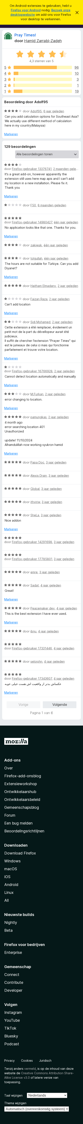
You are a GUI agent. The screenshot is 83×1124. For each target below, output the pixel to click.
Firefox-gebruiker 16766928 (32, 371)
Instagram (13, 1012)
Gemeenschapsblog (21, 807)
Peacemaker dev (42, 608)
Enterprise (13, 952)
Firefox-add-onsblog (22, 776)
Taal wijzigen (13, 1095)
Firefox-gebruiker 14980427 (32, 222)
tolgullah (36, 258)
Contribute (13, 982)
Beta (8, 930)
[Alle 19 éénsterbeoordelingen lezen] (43, 91)
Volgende (59, 704)
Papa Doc (37, 462)
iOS (7, 876)
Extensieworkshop (20, 784)
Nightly (10, 922)
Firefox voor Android (26, 10)
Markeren (11, 134)
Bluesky (11, 1036)
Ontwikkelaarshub (20, 791)
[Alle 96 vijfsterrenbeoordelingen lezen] (43, 67)
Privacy (9, 1060)
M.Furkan (36, 394)
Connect (11, 974)
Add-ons (12, 760)
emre (34, 572)
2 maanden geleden (67, 169)
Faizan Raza (38, 299)
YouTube (12, 1020)
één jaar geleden (66, 222)
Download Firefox (20, 853)
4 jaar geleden (50, 585)
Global (35, 489)
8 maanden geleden (52, 205)
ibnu (33, 631)
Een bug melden (18, 823)
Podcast (11, 1044)
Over (8, 768)
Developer (13, 990)
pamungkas (38, 417)
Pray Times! (25, 35)
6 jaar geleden (53, 111)
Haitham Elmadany (43, 286)
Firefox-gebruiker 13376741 (32, 169)
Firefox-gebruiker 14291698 (32, 542)
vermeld (30, 1068)
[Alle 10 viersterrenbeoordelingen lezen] (43, 73)
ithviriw (35, 502)
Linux (9, 892)
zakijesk (36, 245)
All (6, 900)
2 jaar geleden (68, 286)
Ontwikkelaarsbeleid (22, 799)
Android (11, 884)
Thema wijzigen (15, 1103)
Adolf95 (36, 111)
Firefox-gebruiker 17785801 (32, 559)
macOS (10, 869)
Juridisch (45, 1060)
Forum (9, 815)
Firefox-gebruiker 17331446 (32, 648)
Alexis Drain (38, 475)
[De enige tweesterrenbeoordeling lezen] (43, 85)
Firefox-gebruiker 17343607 (32, 678)
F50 (33, 205)
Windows (12, 861)
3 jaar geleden (56, 462)
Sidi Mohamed (40, 322)
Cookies (27, 1060)
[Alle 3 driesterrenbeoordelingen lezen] (43, 79)
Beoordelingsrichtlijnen (24, 831)
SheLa (34, 515)
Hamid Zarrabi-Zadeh (43, 41)
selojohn (36, 661)
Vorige (23, 704)
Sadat (34, 585)
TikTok (10, 1028)
